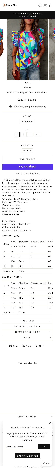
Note (27, 337)
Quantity (27, 145)
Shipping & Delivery (27, 326)
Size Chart (28, 321)
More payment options (28, 173)
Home (27, 87)
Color (27, 116)
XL (37, 134)
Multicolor (27, 121)
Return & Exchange (27, 332)
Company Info (27, 417)
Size (27, 129)
